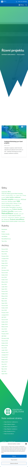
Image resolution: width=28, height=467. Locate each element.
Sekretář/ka (16, 213)
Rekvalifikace (7, 213)
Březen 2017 (5, 362)
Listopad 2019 (5, 315)
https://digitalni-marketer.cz (10, 429)
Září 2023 (4, 268)
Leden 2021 (4, 298)
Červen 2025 (5, 249)
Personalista (12, 207)
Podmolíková (19, 207)
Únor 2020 (4, 310)
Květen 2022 (5, 279)
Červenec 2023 (5, 270)
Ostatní (3, 231)
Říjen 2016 (4, 369)
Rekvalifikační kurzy (6, 239)
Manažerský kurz (17, 199)
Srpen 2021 (4, 289)
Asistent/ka (4, 191)
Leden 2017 (4, 366)
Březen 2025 (5, 251)
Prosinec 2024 (5, 256)
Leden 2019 (4, 331)
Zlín (2, 219)
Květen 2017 (5, 359)
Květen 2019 (5, 322)
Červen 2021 (5, 291)
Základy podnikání (21, 221)
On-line (19, 203)
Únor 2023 (4, 277)
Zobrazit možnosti (14, 463)
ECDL (11, 195)
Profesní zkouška (17, 209)
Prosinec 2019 (5, 312)
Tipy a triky (4, 241)
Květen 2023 (5, 275)
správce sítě (21, 213)
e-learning (7, 195)
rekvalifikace (4, 236)
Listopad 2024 (5, 258)
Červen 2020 (5, 305)
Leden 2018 (4, 350)
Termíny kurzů (4, 215)
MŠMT (14, 201)
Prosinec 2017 (5, 352)
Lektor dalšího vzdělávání (13, 197)
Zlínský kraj (6, 219)
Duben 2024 (5, 263)
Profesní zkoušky (8, 211)
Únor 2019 (4, 329)
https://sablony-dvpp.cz (9, 424)
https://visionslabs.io (9, 433)
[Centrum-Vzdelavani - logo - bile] (3, 2)
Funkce (14, 195)
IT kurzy (24, 195)
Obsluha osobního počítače (7, 203)
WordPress (17, 217)
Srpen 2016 (4, 373)
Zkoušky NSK (22, 217)
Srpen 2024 (4, 261)
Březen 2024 (5, 265)
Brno (9, 192)
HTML (20, 195)
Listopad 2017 (5, 355)
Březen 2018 (5, 345)
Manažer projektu (8, 199)
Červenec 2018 (5, 338)
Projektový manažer (18, 211)
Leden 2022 (4, 286)
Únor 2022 (4, 284)
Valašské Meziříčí (11, 217)
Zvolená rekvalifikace (17, 219)
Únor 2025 (4, 254)
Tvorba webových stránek (14, 215)
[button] (26, 443)
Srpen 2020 (4, 303)
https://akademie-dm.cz (9, 431)
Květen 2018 (5, 343)
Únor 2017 (4, 364)
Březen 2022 (5, 282)
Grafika (17, 195)
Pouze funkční (14, 459)
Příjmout (14, 456)
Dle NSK (3, 195)
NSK (18, 201)
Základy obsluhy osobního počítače (10, 221)
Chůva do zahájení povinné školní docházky (12, 193)
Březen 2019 (5, 326)
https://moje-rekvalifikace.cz (10, 426)
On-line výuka (5, 207)
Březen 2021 (5, 296)
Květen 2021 (5, 294)
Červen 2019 (5, 319)
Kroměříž (3, 197)
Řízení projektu (13, 50)
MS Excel (23, 199)
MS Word (10, 201)
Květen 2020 (5, 308)
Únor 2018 (4, 348)
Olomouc (15, 203)
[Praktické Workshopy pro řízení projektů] (14, 126)
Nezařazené (4, 229)
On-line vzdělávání (15, 205)
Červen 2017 (5, 357)
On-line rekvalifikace (6, 205)
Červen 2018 (5, 341)
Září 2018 (4, 336)
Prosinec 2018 (5, 333)
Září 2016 (4, 371)
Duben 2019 (5, 324)
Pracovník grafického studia (7, 209)
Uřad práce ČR (4, 217)
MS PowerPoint (4, 201)
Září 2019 (4, 317)
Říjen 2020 (4, 301)
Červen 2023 (5, 272)
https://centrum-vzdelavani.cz (11, 422)
